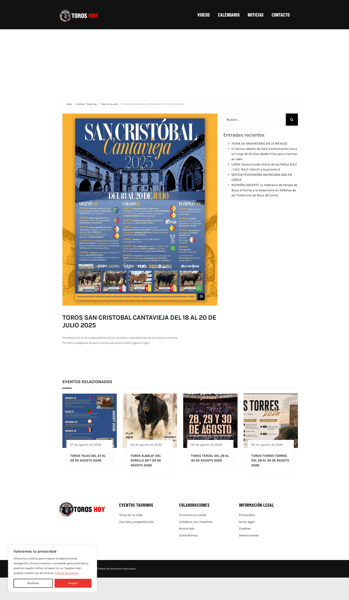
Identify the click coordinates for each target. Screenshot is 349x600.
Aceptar (73, 583)
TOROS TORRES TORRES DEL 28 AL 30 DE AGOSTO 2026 (270, 460)
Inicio (69, 104)
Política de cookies (67, 573)
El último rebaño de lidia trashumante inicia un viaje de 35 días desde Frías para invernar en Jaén (264, 154)
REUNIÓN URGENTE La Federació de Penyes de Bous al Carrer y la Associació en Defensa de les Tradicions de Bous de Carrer (264, 190)
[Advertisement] (174, 59)
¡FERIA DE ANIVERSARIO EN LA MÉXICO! (259, 143)
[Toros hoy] (78, 11)
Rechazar (33, 583)
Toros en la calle (109, 104)
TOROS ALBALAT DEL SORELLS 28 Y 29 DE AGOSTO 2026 (145, 460)
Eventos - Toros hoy (87, 104)
